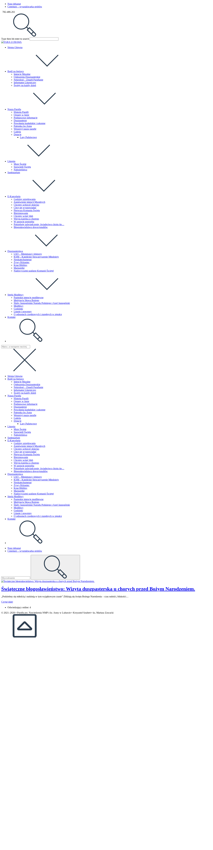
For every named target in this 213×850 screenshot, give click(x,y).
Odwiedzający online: (18, 607)
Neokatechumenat (22, 482)
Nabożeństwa (20, 435)
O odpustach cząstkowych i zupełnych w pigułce (38, 516)
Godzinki (18, 510)
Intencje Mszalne (22, 381)
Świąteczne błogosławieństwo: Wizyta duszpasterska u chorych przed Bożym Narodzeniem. (98, 589)
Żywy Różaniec (21, 485)
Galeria (17, 418)
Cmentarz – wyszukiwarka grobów (24, 6)
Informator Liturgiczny (25, 390)
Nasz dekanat (14, 3)
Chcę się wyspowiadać (25, 451)
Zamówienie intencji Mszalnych (29, 446)
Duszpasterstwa (15, 474)
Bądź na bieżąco (15, 379)
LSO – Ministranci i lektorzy (28, 477)
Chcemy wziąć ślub (23, 460)
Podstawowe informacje (25, 404)
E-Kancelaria (13, 440)
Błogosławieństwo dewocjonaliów (31, 471)
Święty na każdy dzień (25, 393)
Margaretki (19, 491)
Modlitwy (18, 507)
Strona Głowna (14, 376)
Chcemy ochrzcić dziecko (26, 449)
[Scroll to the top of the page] (24, 636)
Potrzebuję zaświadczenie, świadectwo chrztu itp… (39, 468)
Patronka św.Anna (23, 412)
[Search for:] (24, 36)
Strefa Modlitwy (15, 496)
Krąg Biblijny (20, 488)
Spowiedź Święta (22, 432)
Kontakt (11, 519)
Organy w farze (21, 401)
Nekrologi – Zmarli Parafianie (28, 387)
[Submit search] (55, 567)
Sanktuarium (13, 437)
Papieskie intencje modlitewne (29, 499)
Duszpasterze (20, 407)
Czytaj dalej (7, 601)
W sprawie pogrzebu (24, 465)
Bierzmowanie (21, 457)
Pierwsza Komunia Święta (27, 454)
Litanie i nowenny (23, 513)
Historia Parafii (21, 398)
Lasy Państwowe (28, 423)
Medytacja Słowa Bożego (26, 502)
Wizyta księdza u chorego (26, 463)
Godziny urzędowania (25, 443)
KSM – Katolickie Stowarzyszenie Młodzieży (36, 479)
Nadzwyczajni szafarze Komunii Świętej (34, 493)
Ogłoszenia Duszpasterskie (27, 384)
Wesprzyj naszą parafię (25, 415)
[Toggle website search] (30, 341)
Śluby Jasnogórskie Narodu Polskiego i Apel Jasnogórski (42, 505)
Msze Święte (20, 429)
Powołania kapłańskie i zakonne (29, 409)
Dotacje (17, 421)
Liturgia (11, 426)
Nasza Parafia (14, 395)
